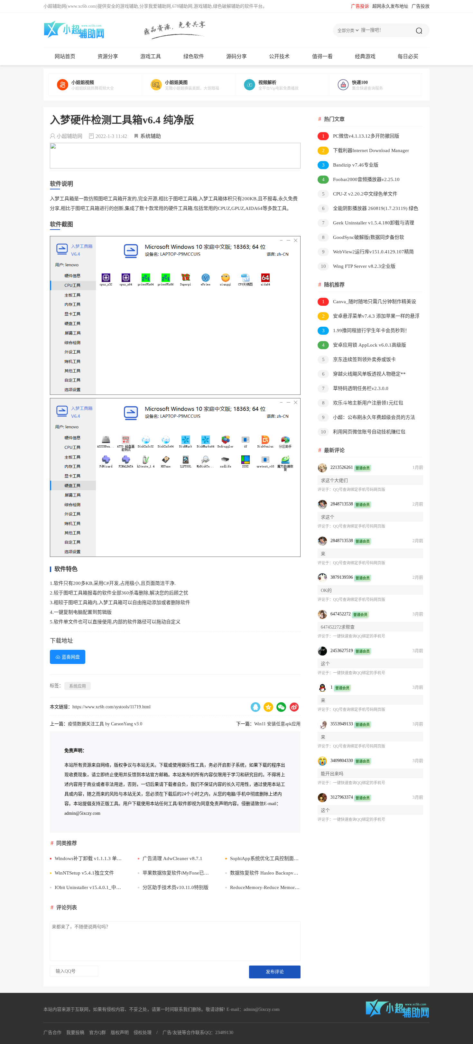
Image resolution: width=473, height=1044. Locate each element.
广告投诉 (360, 6)
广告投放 (421, 6)
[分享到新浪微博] (294, 707)
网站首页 (65, 56)
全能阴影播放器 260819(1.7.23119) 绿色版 (368, 209)
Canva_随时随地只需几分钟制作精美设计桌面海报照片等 (367, 302)
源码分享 (236, 56)
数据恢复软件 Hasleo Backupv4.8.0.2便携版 (265, 873)
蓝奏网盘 (71, 657)
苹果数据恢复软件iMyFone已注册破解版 (178, 873)
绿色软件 (193, 56)
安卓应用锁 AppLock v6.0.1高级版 (364, 345)
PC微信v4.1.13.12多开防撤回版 (361, 136)
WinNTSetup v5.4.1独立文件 (84, 873)
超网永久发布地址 (390, 6)
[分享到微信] (281, 707)
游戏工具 (150, 56)
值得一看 (322, 56)
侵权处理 (143, 1032)
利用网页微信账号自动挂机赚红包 (363, 431)
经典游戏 (365, 56)
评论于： (325, 489)
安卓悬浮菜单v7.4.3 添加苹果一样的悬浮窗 (369, 317)
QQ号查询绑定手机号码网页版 (359, 489)
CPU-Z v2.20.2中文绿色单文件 (360, 193)
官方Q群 (97, 1032)
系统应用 (77, 686)
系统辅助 (150, 136)
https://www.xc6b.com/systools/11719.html (111, 706)
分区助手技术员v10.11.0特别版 (176, 887)
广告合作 (52, 1032)
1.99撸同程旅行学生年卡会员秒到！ (366, 330)
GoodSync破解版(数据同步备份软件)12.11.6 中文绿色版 (361, 238)
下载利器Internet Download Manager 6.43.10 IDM (363, 151)
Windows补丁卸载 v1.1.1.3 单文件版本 (90, 858)
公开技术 (279, 56)
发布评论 (275, 971)
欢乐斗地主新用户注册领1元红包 (362, 402)
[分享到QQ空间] (268, 707)
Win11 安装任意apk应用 (277, 724)
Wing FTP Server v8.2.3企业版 (358, 266)
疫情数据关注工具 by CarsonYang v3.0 (105, 724)
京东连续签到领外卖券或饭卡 (359, 359)
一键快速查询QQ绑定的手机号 (359, 636)
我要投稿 (75, 1032)
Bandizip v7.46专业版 (350, 165)
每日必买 (408, 56)
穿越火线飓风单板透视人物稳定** (364, 374)
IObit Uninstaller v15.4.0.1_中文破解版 (90, 887)
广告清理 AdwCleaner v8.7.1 (172, 858)
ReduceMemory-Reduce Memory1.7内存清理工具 (265, 887)
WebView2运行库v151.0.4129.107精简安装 (366, 253)
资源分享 (107, 56)
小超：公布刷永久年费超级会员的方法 (368, 417)
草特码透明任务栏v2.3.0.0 (355, 388)
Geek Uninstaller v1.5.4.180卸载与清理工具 (366, 224)
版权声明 (120, 1032)
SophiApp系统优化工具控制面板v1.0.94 (265, 858)
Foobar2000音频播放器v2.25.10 (361, 179)
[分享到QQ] (255, 707)
